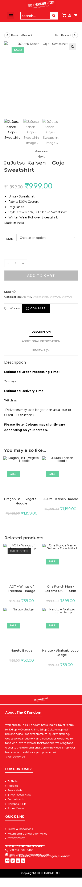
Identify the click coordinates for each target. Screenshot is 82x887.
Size (9, 239)
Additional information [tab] (41, 341)
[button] (10, 15)
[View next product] (75, 35)
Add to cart (41, 275)
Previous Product (21, 35)
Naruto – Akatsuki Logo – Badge (60, 653)
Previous (41, 151)
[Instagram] (18, 860)
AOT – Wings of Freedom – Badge (21, 589)
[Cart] (64, 15)
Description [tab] (41, 331)
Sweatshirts (40, 296)
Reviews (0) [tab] (41, 350)
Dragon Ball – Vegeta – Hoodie (21, 501)
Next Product (63, 35)
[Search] (54, 16)
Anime (26, 296)
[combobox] (35, 16)
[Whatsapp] (13, 860)
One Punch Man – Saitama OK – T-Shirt (61, 589)
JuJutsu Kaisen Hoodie (60, 499)
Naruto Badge (21, 650)
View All (55, 296)
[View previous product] (7, 35)
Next (41, 156)
